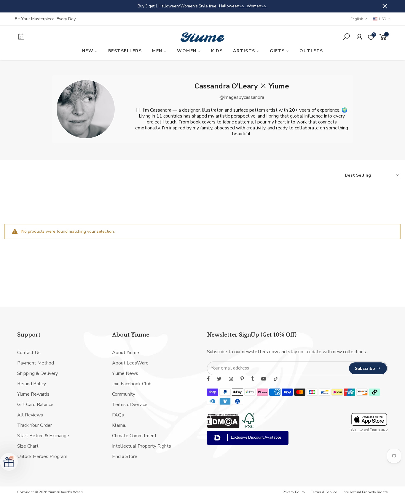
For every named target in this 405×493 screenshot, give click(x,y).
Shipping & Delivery (37, 373)
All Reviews (30, 415)
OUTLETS (311, 51)
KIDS (217, 51)
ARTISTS (244, 51)
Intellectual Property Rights (141, 446)
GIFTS (277, 51)
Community (123, 394)
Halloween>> (231, 6)
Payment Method (35, 363)
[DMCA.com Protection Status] (223, 426)
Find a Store (124, 456)
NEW (88, 51)
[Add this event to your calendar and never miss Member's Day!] (58, 37)
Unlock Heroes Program (42, 456)
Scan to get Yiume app (369, 429)
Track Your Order (34, 425)
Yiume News (125, 373)
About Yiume (125, 352)
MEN (157, 51)
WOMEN (187, 51)
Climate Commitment (134, 435)
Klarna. (119, 425)
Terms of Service (129, 404)
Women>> (256, 6)
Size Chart (28, 446)
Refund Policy (31, 384)
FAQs (118, 415)
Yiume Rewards (33, 394)
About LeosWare (130, 363)
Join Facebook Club (132, 384)
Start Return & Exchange (43, 435)
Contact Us (29, 352)
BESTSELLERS (125, 51)
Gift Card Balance (35, 404)
